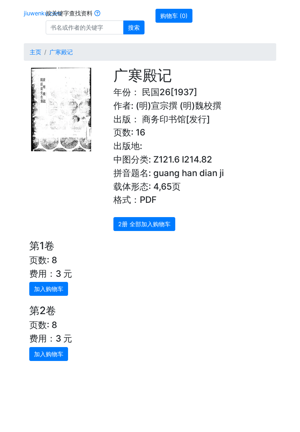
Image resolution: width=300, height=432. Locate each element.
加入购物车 (48, 289)
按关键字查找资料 (70, 13)
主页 (35, 52)
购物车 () (174, 15)
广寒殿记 (61, 52)
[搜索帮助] (97, 13)
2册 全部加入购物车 (144, 224)
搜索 (134, 27)
